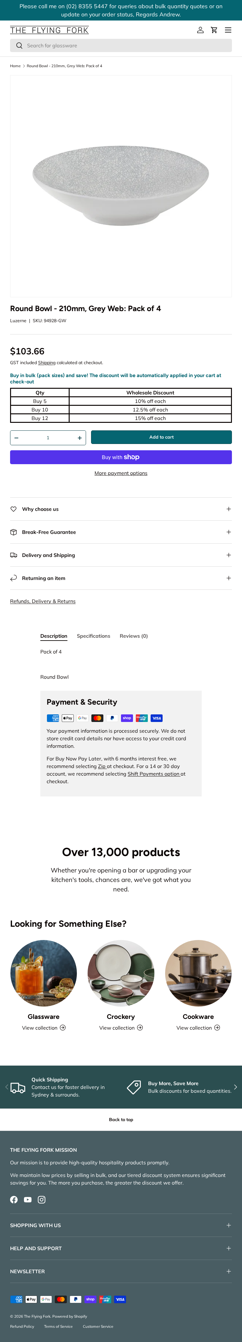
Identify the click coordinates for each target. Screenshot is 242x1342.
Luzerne (18, 320)
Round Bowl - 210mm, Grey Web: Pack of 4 (64, 66)
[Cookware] (198, 973)
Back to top (121, 1119)
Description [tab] (53, 636)
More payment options (121, 473)
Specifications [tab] (93, 636)
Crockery (121, 1016)
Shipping (46, 362)
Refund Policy (22, 1326)
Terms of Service (58, 1326)
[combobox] (121, 45)
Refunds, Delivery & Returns (43, 601)
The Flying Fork (37, 1316)
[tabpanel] (121, 664)
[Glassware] (43, 973)
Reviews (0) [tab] (134, 636)
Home (15, 66)
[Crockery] (121, 973)
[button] (214, 30)
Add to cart (161, 437)
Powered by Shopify (69, 1316)
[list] (121, 186)
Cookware (198, 1016)
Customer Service (98, 1326)
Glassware (44, 1016)
